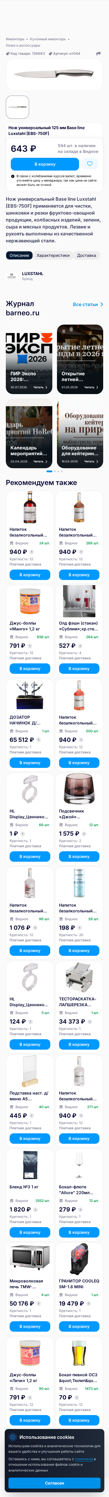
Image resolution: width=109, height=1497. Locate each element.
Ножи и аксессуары (23, 45)
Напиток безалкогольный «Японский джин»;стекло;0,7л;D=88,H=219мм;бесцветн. (29, 908)
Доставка (86, 255)
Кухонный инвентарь (48, 39)
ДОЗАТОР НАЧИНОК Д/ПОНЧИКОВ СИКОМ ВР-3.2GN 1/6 (30, 720)
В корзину (45, 164)
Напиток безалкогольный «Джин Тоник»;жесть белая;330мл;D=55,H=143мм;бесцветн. (79, 908)
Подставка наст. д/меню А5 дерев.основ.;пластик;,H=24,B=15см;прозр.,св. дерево (29, 1096)
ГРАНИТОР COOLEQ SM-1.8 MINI (79, 1283)
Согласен (54, 1482)
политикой (84, 1459)
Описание (19, 255)
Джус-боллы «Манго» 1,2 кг (25, 626)
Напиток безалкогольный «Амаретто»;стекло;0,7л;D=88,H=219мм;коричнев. (29, 532)
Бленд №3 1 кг (24, 1186)
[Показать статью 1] (49, 471)
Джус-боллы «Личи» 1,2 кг (23, 1377)
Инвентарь (15, 39)
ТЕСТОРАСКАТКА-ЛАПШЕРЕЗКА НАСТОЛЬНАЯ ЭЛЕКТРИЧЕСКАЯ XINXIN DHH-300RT (79, 1002)
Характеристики (53, 255)
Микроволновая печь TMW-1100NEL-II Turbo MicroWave (26, 1284)
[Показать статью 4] (62, 471)
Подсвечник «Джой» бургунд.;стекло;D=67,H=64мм (79, 814)
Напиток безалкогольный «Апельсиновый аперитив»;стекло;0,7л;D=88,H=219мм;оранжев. (78, 720)
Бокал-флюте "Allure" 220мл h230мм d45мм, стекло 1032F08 (75, 1190)
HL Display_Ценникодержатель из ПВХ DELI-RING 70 (29, 814)
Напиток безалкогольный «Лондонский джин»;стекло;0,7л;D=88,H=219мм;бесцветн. (78, 1096)
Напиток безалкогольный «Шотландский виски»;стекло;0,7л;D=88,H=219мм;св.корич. (79, 532)
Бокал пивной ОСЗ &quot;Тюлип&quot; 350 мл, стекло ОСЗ (79, 1377)
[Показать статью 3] (58, 471)
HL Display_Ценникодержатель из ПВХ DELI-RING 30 (29, 1002)
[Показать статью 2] (55, 471)
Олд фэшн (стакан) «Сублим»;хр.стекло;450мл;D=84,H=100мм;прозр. (79, 626)
